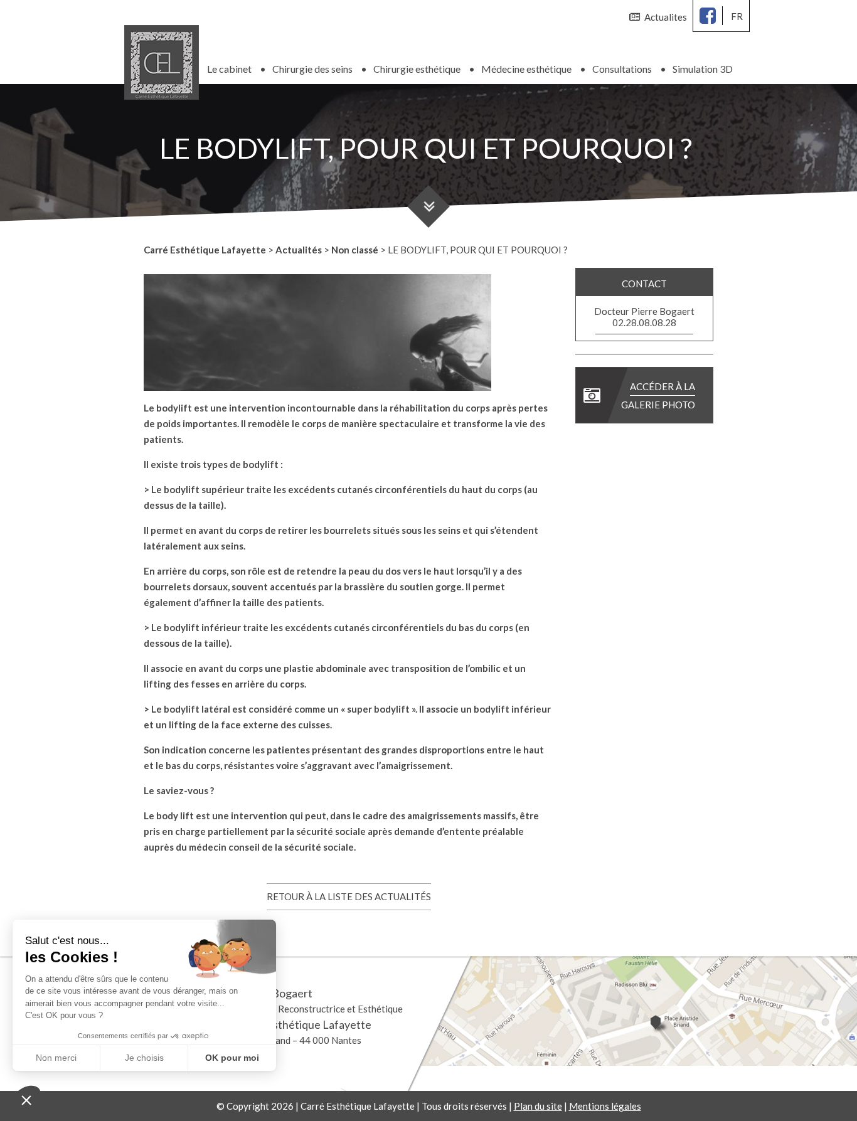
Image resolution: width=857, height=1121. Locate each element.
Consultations (622, 69)
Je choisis (144, 1058)
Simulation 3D (703, 69)
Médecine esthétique (526, 69)
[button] (26, 1100)
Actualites (665, 17)
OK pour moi (232, 1058)
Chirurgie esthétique (416, 69)
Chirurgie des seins (312, 69)
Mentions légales (605, 1106)
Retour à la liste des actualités (349, 896)
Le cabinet (229, 69)
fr (737, 16)
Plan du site (538, 1106)
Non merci (56, 1058)
